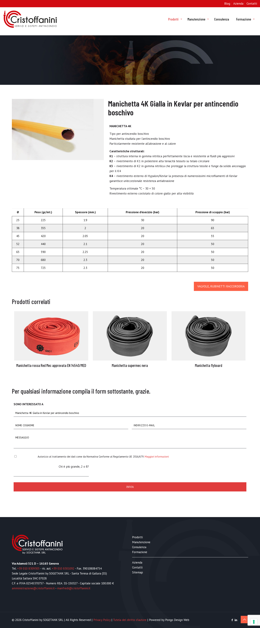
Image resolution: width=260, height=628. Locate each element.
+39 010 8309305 (28, 568)
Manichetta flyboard (208, 365)
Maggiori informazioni (157, 456)
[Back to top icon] (244, 619)
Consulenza (139, 547)
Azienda (238, 3)
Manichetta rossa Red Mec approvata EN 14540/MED (51, 365)
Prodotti (137, 537)
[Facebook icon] (232, 620)
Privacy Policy (102, 620)
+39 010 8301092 (63, 568)
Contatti (252, 3)
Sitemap (137, 572)
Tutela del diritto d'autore (129, 620)
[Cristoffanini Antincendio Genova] (30, 19)
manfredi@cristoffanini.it (73, 588)
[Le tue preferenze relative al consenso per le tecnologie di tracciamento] (253, 621)
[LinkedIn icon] (236, 620)
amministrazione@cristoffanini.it (33, 588)
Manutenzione (141, 542)
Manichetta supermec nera (130, 365)
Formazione (139, 552)
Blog (227, 3)
